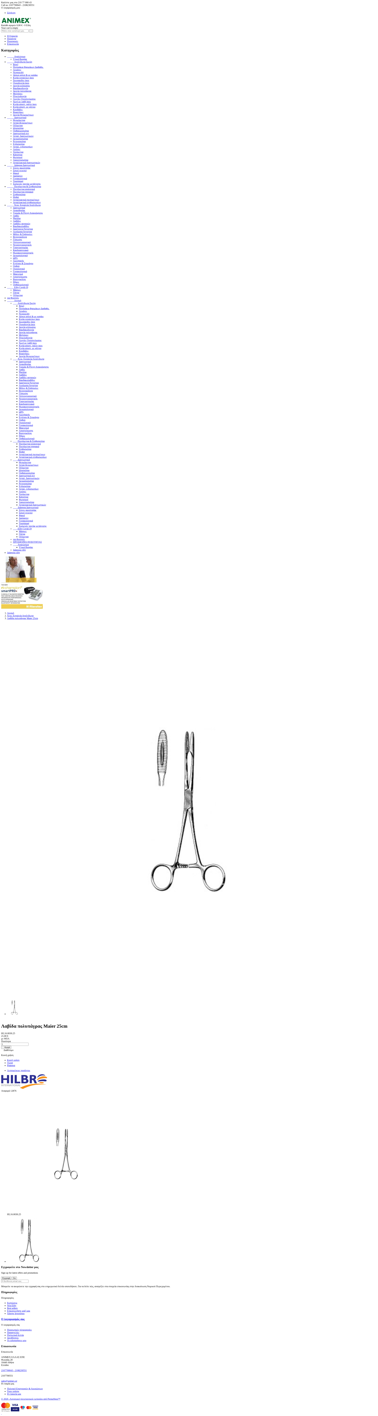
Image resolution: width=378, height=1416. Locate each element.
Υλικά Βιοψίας (20, 59)
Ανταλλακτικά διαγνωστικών (26, 162)
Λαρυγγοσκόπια (20, 160)
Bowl (15, 64)
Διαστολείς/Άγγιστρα (23, 229)
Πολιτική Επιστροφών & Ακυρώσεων (25, 1388)
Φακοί (16, 173)
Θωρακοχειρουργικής (23, 253)
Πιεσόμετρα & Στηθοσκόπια (24, 186)
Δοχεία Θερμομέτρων (23, 115)
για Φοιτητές (13, 298)
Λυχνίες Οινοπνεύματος (24, 99)
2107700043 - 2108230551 (14, 1370)
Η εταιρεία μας (14, 1394)
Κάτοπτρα (17, 154)
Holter (16, 197)
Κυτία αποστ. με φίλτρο (24, 107)
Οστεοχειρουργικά (22, 242)
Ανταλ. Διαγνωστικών (23, 136)
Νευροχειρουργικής (22, 245)
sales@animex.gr (9, 1381)
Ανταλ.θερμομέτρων (22, 123)
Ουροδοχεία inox (21, 83)
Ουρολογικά (19, 268)
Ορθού (16, 266)
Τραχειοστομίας (20, 247)
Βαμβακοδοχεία (20, 88)
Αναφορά (5, 1091)
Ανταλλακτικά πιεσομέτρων (26, 200)
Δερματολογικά (20, 255)
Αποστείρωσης (20, 276)
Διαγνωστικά (16, 117)
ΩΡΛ (15, 258)
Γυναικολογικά (20, 178)
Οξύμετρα (18, 125)
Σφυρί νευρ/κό (20, 170)
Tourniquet (18, 181)
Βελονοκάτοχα (20, 237)
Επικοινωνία (13, 44)
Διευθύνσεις (13, 1338)
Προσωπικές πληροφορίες (19, 1330)
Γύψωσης (17, 239)
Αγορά (6, 1047)
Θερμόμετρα (19, 120)
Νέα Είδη (11, 1305)
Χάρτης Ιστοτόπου (16, 1313)
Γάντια (16, 292)
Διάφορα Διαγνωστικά (21, 165)
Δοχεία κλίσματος (21, 85)
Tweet (10, 1063)
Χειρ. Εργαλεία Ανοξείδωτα (24, 205)
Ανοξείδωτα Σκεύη (19, 62)
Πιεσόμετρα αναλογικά (24, 189)
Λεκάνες (17, 70)
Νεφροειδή (18, 72)
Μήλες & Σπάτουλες (22, 234)
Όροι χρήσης (13, 1391)
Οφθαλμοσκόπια (21, 131)
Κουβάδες (18, 109)
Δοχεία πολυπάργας (22, 91)
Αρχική (14, 300)
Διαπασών (18, 176)
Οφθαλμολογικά (20, 284)
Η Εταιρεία (12, 36)
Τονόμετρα (18, 152)
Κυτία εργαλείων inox (23, 77)
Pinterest (11, 1065)
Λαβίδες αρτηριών (21, 223)
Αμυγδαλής (18, 261)
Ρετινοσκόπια (19, 141)
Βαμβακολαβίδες (21, 226)
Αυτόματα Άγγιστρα (22, 231)
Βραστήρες (18, 112)
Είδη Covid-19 (17, 287)
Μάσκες (17, 290)
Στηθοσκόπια (19, 194)
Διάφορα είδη (19, 550)
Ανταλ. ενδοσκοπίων (23, 146)
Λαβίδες (17, 221)
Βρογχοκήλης (19, 279)
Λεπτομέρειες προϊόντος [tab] (18, 1070)
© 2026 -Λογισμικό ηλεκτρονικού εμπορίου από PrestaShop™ (30, 1399)
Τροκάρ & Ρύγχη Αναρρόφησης (28, 213)
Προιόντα (11, 38)
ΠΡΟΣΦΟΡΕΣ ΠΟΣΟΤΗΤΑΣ (27, 542)
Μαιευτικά (18, 274)
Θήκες (16, 282)
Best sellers (12, 1308)
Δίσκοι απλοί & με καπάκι (25, 75)
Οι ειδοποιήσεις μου (16, 1340)
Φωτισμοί (17, 157)
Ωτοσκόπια (18, 128)
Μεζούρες (17, 93)
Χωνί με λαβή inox (22, 101)
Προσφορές (12, 41)
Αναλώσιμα (16, 56)
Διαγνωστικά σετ (21, 133)
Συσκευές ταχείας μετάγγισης (27, 184)
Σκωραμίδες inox (21, 80)
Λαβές (16, 215)
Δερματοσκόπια (20, 139)
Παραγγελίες (13, 1332)
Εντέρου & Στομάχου (23, 263)
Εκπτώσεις (12, 1303)
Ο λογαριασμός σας (13, 1319)
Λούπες (16, 149)
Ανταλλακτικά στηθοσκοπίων (27, 202)
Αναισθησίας (19, 210)
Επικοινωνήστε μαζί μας (18, 1311)
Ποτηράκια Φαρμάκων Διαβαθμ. (28, 67)
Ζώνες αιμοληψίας (21, 168)
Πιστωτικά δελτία (15, 1335)
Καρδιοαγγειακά (20, 250)
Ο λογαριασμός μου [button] (11, 7)
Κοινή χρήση (13, 1060)
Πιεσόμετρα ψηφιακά (23, 192)
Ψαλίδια (17, 218)
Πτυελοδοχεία (19, 96)
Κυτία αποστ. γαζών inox (25, 104)
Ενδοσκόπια (19, 144)
